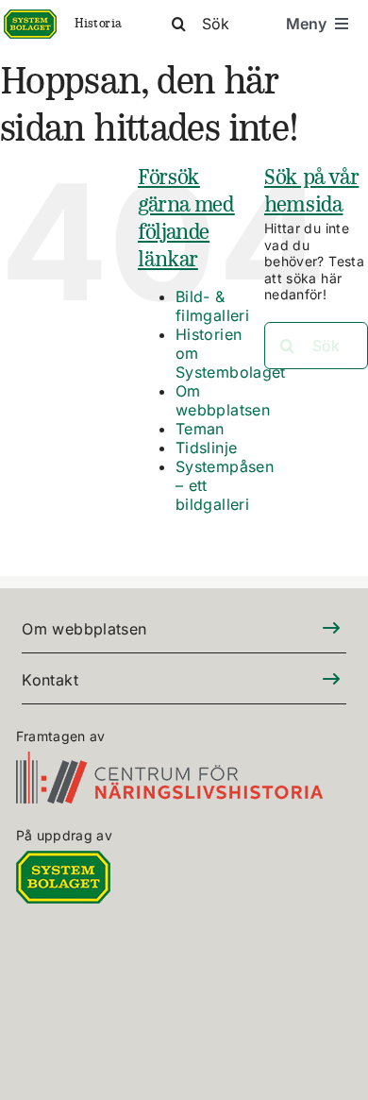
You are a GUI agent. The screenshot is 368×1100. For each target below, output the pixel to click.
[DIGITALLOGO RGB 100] (63, 861)
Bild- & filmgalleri (212, 306)
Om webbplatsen (223, 400)
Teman (200, 428)
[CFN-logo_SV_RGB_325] (169, 762)
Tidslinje (206, 447)
